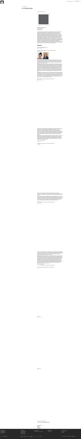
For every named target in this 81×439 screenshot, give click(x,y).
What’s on (25, 6)
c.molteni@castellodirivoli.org (46, 422)
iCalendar (38, 426)
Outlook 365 (38, 427)
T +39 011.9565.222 (2, 431)
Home (23, 6)
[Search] (74, 1)
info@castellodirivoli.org (2, 430)
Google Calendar (39, 425)
